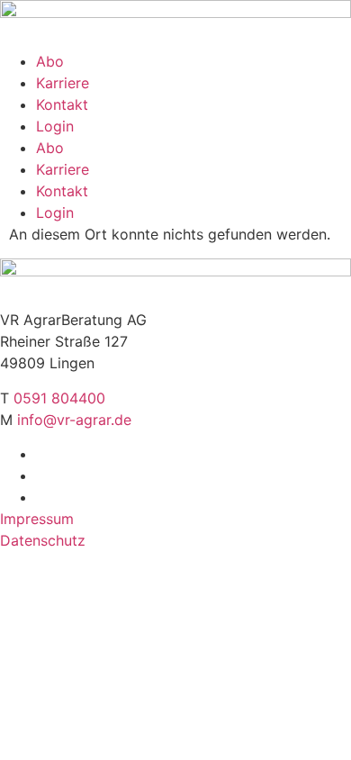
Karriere (62, 83)
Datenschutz (43, 540)
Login (55, 126)
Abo (50, 61)
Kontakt (62, 104)
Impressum (37, 519)
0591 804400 (59, 398)
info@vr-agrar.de (74, 420)
